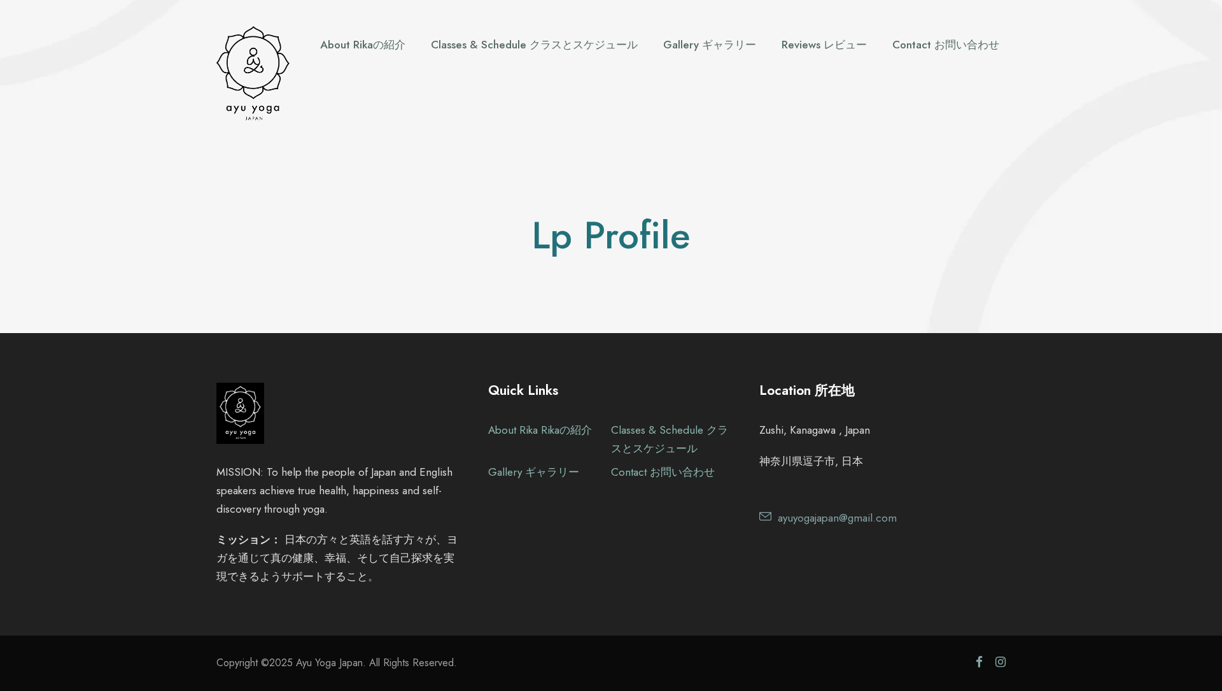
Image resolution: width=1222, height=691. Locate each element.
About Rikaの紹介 (362, 44)
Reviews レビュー (824, 44)
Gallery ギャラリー (709, 44)
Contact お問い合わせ (945, 44)
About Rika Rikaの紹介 (540, 430)
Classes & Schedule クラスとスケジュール (534, 44)
